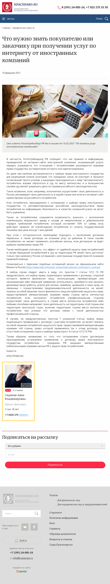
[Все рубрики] (55, 446)
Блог (52, 523)
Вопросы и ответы (60, 539)
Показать (23, 414)
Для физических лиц (68, 500)
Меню (10, 18)
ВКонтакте (25, 527)
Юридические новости (23, 27)
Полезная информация (63, 517)
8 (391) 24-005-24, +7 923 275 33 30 (85, 7)
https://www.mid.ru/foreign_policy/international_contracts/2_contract (63, 267)
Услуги (53, 495)
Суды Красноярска (60, 544)
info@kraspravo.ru (23, 558)
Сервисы (54, 528)
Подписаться (55, 464)
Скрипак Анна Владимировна (15, 396)
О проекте (55, 512)
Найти (36, 513)
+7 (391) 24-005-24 (21, 552)
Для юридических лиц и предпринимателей (82, 504)
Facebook (34, 527)
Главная (6, 27)
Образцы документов (62, 533)
